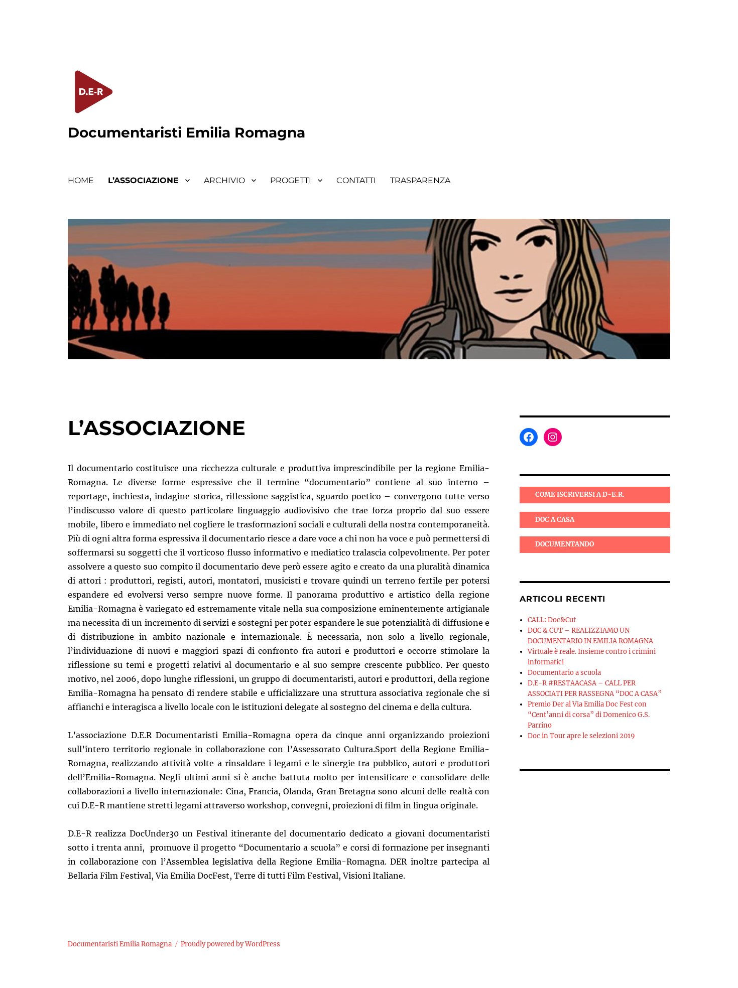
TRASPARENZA (420, 180)
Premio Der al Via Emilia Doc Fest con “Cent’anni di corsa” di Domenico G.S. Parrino (589, 715)
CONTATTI (356, 180)
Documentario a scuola (564, 672)
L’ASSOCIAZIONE (143, 180)
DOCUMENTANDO (564, 544)
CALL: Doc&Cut (552, 620)
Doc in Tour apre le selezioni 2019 (581, 736)
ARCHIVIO (224, 180)
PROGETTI (290, 180)
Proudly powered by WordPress (230, 944)
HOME (81, 180)
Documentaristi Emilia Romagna (186, 132)
